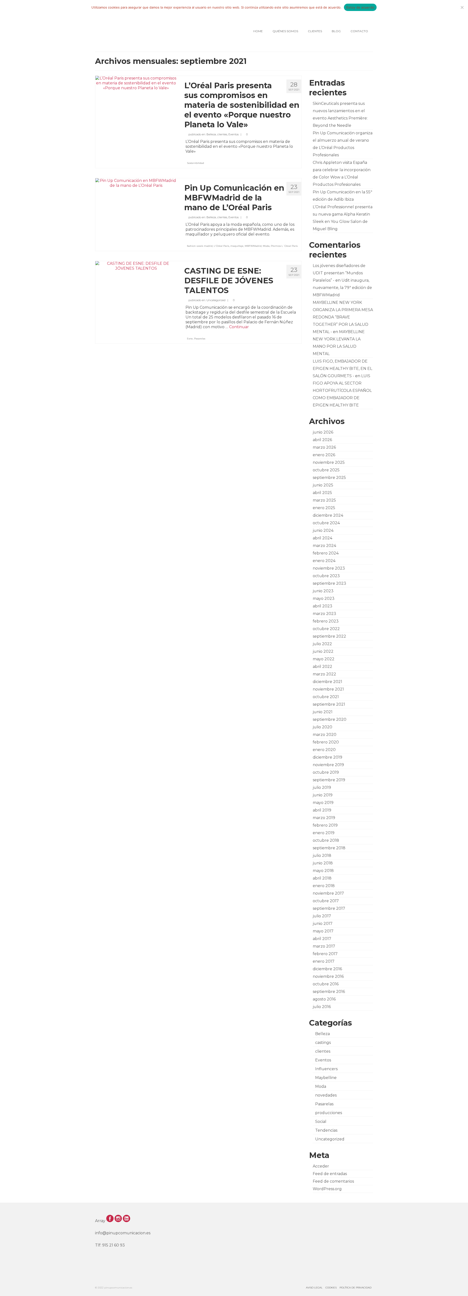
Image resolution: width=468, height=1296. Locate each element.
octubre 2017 (326, 901)
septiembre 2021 (329, 704)
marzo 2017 (324, 946)
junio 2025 (323, 485)
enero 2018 (324, 885)
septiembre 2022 (329, 636)
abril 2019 (322, 810)
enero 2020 (324, 749)
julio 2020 (322, 727)
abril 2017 (322, 938)
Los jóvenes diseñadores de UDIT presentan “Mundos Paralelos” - (339, 273)
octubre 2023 (326, 576)
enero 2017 (323, 961)
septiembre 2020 (329, 719)
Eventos (233, 134)
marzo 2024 (324, 545)
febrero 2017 (325, 953)
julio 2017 (322, 916)
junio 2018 (323, 863)
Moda (266, 245)
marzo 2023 (324, 613)
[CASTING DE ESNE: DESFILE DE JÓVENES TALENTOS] (136, 265)
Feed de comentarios (333, 1181)
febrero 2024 (326, 553)
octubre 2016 (326, 984)
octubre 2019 (326, 772)
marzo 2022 (324, 674)
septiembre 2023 (329, 583)
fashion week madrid (200, 245)
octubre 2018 (326, 840)
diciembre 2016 (327, 969)
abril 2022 (322, 666)
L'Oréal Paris (221, 245)
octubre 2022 (326, 628)
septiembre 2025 (329, 477)
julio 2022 (322, 644)
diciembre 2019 (327, 757)
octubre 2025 (326, 470)
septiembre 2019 (329, 780)
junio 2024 (323, 530)
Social (320, 1121)
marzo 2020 (324, 734)
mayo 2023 (323, 598)
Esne (190, 338)
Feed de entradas (330, 1173)
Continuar (239, 327)
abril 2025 (322, 492)
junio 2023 (323, 591)
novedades (326, 1095)
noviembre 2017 (328, 893)
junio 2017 (322, 923)
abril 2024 (322, 538)
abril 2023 (322, 606)
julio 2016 (322, 1006)
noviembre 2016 (328, 976)
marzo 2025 (324, 500)
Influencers (326, 1069)
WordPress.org (327, 1189)
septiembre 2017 (329, 908)
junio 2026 (323, 432)
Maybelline (326, 1077)
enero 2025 (324, 507)
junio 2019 (322, 795)
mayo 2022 (323, 659)
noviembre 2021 (328, 689)
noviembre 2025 (329, 462)
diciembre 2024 (328, 515)
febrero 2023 (326, 621)
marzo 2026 (324, 447)
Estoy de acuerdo (360, 7)
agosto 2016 (324, 999)
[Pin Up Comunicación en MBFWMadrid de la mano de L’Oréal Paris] (136, 182)
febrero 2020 (326, 742)
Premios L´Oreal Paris (284, 245)
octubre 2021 (326, 696)
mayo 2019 (323, 802)
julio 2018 (322, 855)
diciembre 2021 (327, 681)
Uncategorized (215, 300)
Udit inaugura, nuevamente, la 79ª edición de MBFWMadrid (342, 287)
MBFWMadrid (253, 245)
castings (323, 1042)
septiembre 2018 (329, 848)
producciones (328, 1112)
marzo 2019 (324, 817)
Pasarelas (199, 338)
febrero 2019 (325, 825)
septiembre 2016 (329, 991)
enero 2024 (324, 560)
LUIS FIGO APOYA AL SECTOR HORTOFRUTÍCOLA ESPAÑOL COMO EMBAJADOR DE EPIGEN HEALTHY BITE (342, 390)
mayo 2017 (323, 931)
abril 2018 (322, 878)
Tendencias (326, 1130)
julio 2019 (322, 787)
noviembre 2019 (328, 764)
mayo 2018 (323, 870)
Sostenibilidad (195, 163)
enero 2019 (323, 833)
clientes (222, 134)
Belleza (211, 134)
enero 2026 (324, 455)
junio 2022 (323, 651)
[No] (461, 7)
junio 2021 (322, 712)
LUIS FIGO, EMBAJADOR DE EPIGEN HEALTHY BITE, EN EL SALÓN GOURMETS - (342, 368)
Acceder (321, 1166)
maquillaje (237, 245)
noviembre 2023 (329, 568)
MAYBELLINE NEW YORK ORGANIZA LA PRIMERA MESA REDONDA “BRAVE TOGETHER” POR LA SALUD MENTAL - (343, 317)
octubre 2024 (326, 523)
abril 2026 (322, 439)
